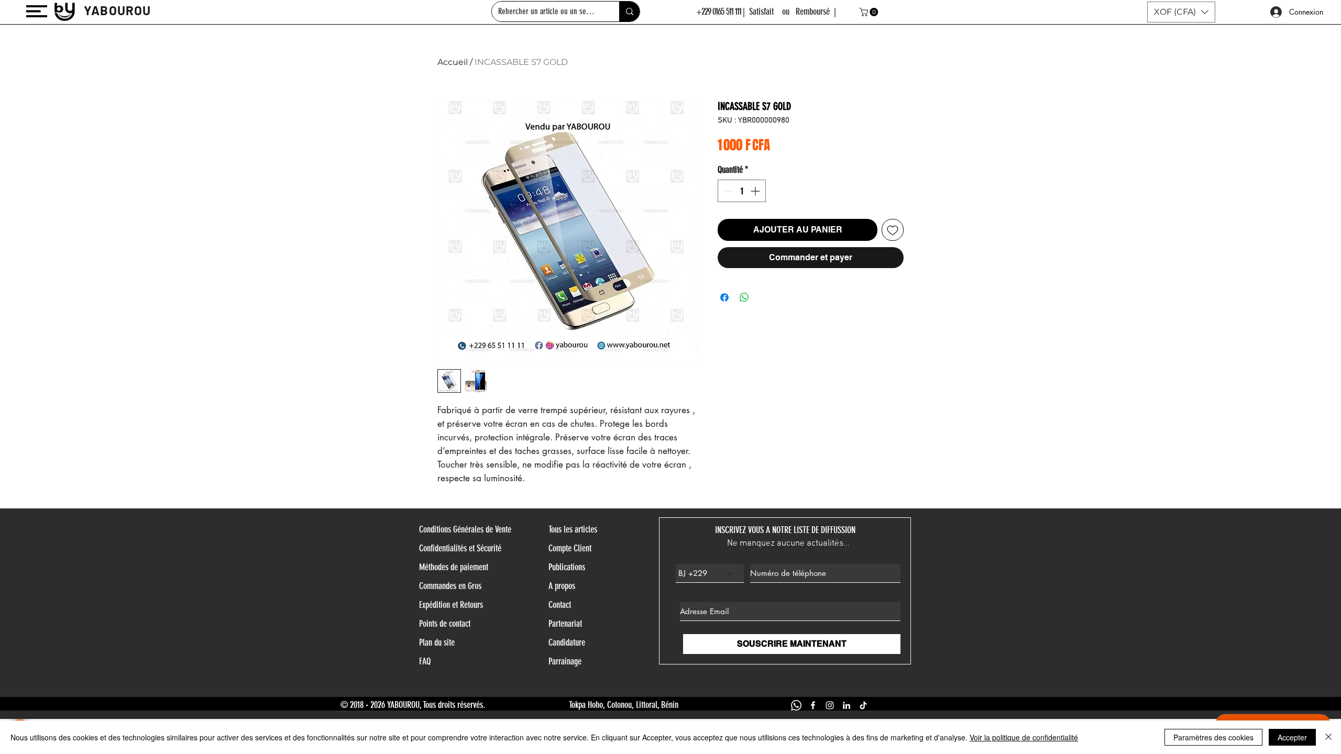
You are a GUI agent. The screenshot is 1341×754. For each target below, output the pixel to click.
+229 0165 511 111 (719, 11)
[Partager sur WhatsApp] (744, 297)
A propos (561, 586)
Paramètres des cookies (1213, 737)
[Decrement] (727, 191)
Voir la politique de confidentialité (1024, 737)
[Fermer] (1328, 737)
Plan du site (437, 642)
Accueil (452, 62)
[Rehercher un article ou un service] (629, 11)
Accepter (1292, 737)
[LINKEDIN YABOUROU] (846, 705)
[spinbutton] (741, 191)
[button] (36, 11)
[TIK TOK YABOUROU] (863, 705)
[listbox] (1181, 12)
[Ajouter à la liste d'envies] (893, 230)
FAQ (425, 661)
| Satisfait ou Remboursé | (789, 11)
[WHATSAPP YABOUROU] (796, 705)
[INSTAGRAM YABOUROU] (830, 705)
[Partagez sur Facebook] (724, 297)
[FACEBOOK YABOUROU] (813, 705)
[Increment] (756, 191)
